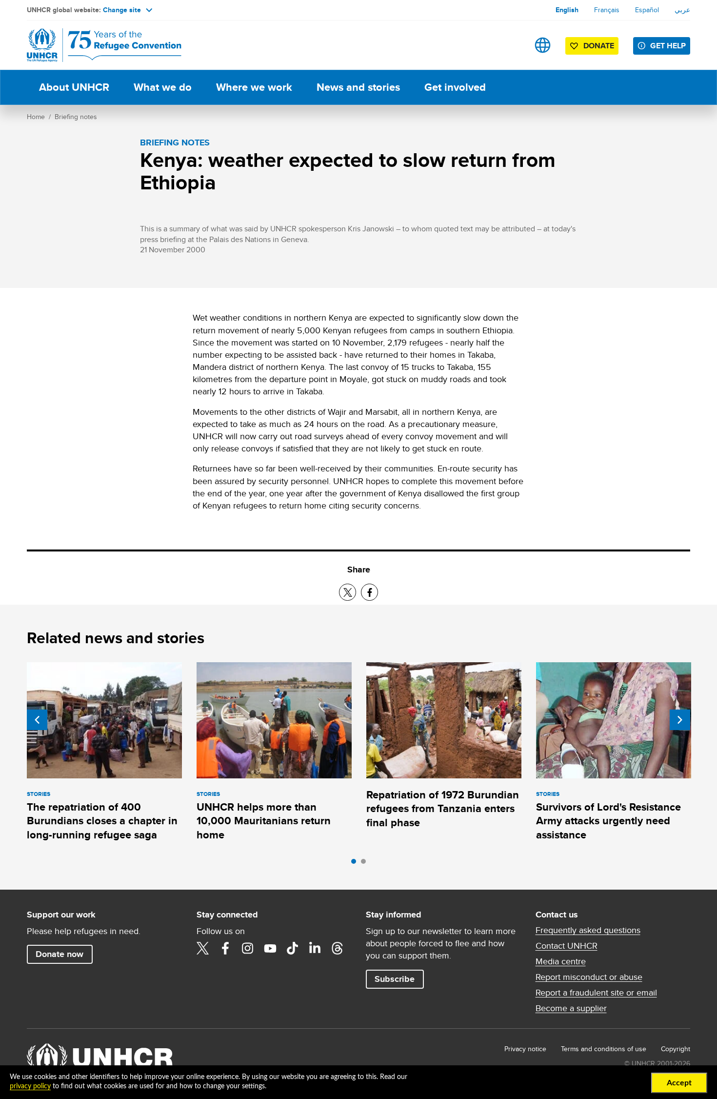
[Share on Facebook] (369, 592)
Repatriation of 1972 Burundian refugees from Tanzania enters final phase (442, 809)
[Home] (95, 45)
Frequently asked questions (588, 930)
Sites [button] (543, 45)
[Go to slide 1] (356, 864)
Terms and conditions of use (603, 1049)
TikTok (292, 948)
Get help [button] (668, 45)
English (567, 10)
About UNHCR (74, 87)
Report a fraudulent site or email (596, 992)
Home (36, 117)
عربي (682, 10)
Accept (679, 1083)
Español (647, 10)
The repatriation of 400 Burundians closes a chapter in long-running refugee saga (102, 821)
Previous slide (37, 720)
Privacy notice (525, 1049)
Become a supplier (571, 1008)
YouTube (270, 948)
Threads (337, 948)
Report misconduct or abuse (589, 977)
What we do (163, 87)
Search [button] (512, 45)
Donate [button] (598, 45)
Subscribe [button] (395, 979)
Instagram (247, 948)
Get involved (455, 87)
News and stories (358, 87)
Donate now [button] (59, 954)
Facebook (225, 948)
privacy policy (30, 1086)
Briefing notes (76, 117)
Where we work (254, 87)
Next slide (680, 720)
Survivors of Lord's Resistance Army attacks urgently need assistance (608, 821)
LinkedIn (315, 948)
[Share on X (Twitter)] (347, 592)
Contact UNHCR (567, 945)
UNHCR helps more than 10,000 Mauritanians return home (264, 821)
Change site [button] (122, 10)
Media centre (561, 961)
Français (606, 10)
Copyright (675, 1049)
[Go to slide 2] (366, 864)
